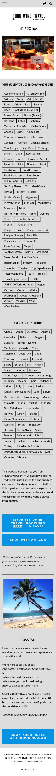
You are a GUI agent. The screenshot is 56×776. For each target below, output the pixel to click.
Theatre (23, 268)
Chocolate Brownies (16, 137)
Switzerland (24, 435)
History (20, 191)
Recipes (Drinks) (13, 230)
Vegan (41, 284)
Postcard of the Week (26, 219)
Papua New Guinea (15, 419)
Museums (9, 208)
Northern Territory (15, 213)
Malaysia (9, 402)
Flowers (31, 164)
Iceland (22, 380)
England (37, 359)
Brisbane (9, 120)
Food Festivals (31, 170)
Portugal (35, 419)
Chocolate (33, 131)
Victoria (8, 290)
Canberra (34, 120)
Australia (32, 331)
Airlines (8, 99)
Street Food (11, 257)
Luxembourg (31, 397)
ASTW (39, 99)
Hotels (32, 191)
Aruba (19, 331)
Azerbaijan (10, 337)
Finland (38, 364)
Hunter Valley (12, 197)
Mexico (33, 402)
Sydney (27, 262)
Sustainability (11, 262)
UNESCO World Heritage (18, 284)
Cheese (8, 131)
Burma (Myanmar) (27, 342)
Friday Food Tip (13, 180)
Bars (27, 104)
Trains (41, 273)
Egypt (7, 364)
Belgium (39, 337)
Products (9, 224)
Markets (29, 202)
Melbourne (44, 202)
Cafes (21, 120)
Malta (21, 402)
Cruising (42, 148)
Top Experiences (41, 268)
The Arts (9, 268)
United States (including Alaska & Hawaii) (27, 451)
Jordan (40, 386)
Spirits (29, 251)
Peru (7, 219)
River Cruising (12, 246)
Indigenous (30, 197)
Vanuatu (9, 457)
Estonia (19, 364)
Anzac (20, 99)
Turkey (8, 446)
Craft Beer (28, 148)
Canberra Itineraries (16, 126)
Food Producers (13, 175)
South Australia (13, 251)
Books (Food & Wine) (25, 109)
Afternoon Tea (35, 93)
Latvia (46, 391)
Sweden (8, 435)
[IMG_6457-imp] (28, 69)
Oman (20, 413)
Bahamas (25, 337)
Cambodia (10, 348)
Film (20, 164)
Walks (33, 290)
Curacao (9, 359)
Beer (7, 109)
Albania (8, 331)
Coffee (22, 142)
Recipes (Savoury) (37, 230)
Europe (8, 159)
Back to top (25, 770)
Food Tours (32, 175)
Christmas (37, 137)
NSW (33, 213)
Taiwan (8, 441)
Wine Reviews (12, 306)
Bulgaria (9, 342)
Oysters (44, 213)
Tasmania (40, 262)
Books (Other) (12, 115)
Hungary (9, 380)
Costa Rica (25, 353)
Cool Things (11, 148)
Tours (30, 273)
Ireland (8, 386)
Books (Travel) (32, 115)
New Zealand (33, 408)
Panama (32, 413)
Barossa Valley (12, 104)
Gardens (31, 180)
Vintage (21, 290)
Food (43, 164)
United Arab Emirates (28, 446)
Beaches (39, 104)
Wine (32, 300)
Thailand (21, 441)
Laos (36, 391)
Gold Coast (38, 186)
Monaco (46, 402)
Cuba (38, 353)
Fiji (29, 364)
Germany (34, 370)
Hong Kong (44, 375)
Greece (29, 375)
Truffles (35, 279)
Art (29, 99)
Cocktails (9, 142)
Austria (45, 331)
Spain (38, 430)
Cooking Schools (40, 142)
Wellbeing (10, 295)
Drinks (8, 153)
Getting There (12, 186)
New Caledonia (13, 408)
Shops (27, 246)
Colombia (9, 353)
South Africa (24, 430)
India (33, 380)
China (35, 348)
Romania (9, 424)
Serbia (21, 424)
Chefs (20, 131)
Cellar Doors (38, 126)
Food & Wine (11, 170)
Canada (23, 348)
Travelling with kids (15, 279)
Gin (26, 186)
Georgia (20, 370)
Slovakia (8, 430)
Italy (18, 386)
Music (22, 208)
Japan (28, 386)
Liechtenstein (12, 397)
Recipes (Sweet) (13, 235)
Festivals (9, 164)
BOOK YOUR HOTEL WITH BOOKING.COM (28, 736)
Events (20, 159)
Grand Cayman (12, 375)
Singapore (35, 424)
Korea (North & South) (17, 391)
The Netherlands (40, 441)
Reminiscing (11, 241)
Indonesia (45, 380)
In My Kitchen (12, 202)
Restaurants (29, 241)
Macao (46, 397)
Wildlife (20, 300)
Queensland (25, 224)
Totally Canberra (13, 273)
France (8, 370)
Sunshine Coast (30, 257)
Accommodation (13, 93)
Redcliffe (32, 235)
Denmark (22, 359)
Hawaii (8, 191)
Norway (8, 413)
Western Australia (30, 295)
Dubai (18, 153)
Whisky (8, 300)
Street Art (42, 251)
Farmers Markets (38, 159)
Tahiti (37, 435)
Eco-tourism (33, 153)
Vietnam (22, 457)
